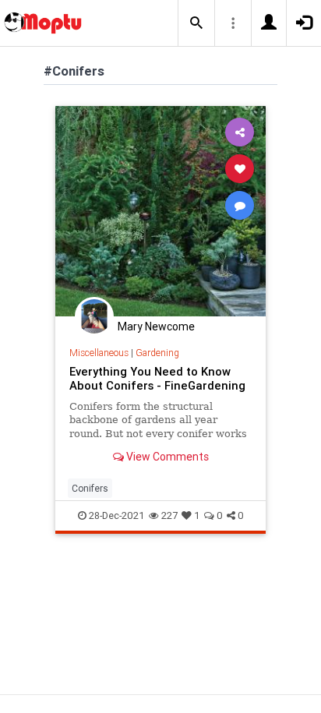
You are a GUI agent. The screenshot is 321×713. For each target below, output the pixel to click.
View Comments (166, 457)
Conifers (90, 488)
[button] (196, 23)
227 (169, 515)
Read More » (160, 211)
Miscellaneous (99, 352)
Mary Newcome (156, 326)
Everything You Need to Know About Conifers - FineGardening (157, 378)
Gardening (157, 352)
